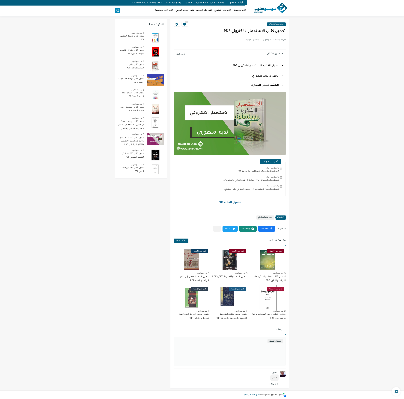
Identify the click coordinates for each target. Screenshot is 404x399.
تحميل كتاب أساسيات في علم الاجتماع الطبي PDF (270, 279)
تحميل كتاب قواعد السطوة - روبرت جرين (131, 80)
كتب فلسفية (240, 10)
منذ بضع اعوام (271, 168)
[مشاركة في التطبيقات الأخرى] (217, 229)
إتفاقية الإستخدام (173, 3)
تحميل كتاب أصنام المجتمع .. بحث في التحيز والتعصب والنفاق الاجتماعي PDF (131, 141)
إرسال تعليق (275, 341)
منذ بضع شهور (136, 33)
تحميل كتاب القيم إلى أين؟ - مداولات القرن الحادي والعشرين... (251, 180)
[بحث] (117, 10)
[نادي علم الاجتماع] (269, 7)
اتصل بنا (188, 3)
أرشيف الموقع (236, 3)
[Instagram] (116, 3)
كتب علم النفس (204, 10)
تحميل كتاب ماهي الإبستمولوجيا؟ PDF (135, 66)
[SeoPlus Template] (284, 395)
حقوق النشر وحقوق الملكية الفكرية (211, 3)
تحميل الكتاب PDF (230, 202)
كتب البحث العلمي (184, 10)
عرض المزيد (181, 241)
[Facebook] (127, 3)
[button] (266, 229)
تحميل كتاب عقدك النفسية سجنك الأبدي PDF (132, 52)
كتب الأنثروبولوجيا (164, 10)
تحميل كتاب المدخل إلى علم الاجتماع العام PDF (194, 279)
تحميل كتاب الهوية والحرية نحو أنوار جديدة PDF (258, 171)
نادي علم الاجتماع (252, 395)
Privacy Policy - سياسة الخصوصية (147, 3)
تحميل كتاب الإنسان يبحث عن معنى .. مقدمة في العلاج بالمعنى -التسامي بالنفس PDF (131, 125)
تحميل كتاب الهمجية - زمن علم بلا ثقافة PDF (132, 109)
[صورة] (155, 37)
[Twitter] (121, 3)
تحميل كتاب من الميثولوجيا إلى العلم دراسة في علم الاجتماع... (251, 189)
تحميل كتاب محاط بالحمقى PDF (132, 38)
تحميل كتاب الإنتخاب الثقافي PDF (229, 277)
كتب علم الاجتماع (222, 10)
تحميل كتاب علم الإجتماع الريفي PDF (133, 169)
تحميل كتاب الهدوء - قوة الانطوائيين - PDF (133, 95)
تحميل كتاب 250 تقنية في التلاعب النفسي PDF (133, 155)
